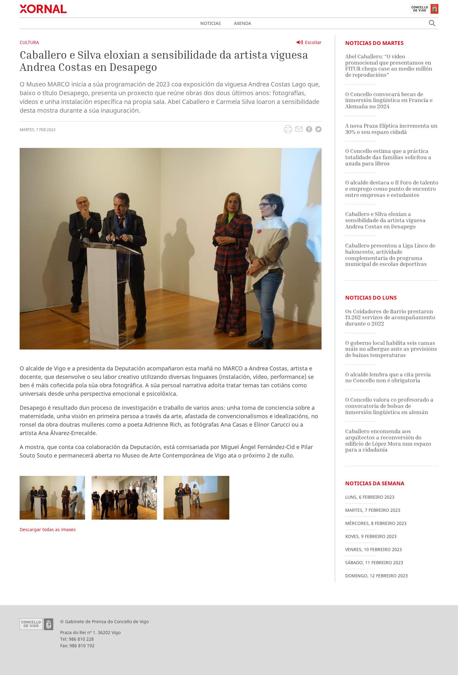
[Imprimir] (288, 130)
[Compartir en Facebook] (309, 130)
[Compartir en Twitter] (318, 130)
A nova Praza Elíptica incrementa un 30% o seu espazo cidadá (391, 128)
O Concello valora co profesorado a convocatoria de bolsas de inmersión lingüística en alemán (389, 405)
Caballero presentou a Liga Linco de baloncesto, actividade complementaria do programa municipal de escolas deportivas (390, 254)
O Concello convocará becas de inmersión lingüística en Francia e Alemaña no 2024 (388, 100)
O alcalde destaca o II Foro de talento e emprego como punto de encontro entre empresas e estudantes (391, 188)
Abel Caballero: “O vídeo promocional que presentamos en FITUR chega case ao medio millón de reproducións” (388, 65)
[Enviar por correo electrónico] (299, 129)
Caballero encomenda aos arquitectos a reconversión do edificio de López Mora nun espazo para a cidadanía (388, 440)
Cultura (29, 42)
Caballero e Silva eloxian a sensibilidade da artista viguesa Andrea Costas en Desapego (385, 220)
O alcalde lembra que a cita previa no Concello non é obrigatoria (388, 377)
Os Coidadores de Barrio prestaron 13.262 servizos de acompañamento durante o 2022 (390, 317)
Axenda (242, 23)
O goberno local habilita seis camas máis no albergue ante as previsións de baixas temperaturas (391, 349)
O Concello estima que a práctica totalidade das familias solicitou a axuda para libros (388, 157)
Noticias (210, 23)
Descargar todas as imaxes (48, 529)
